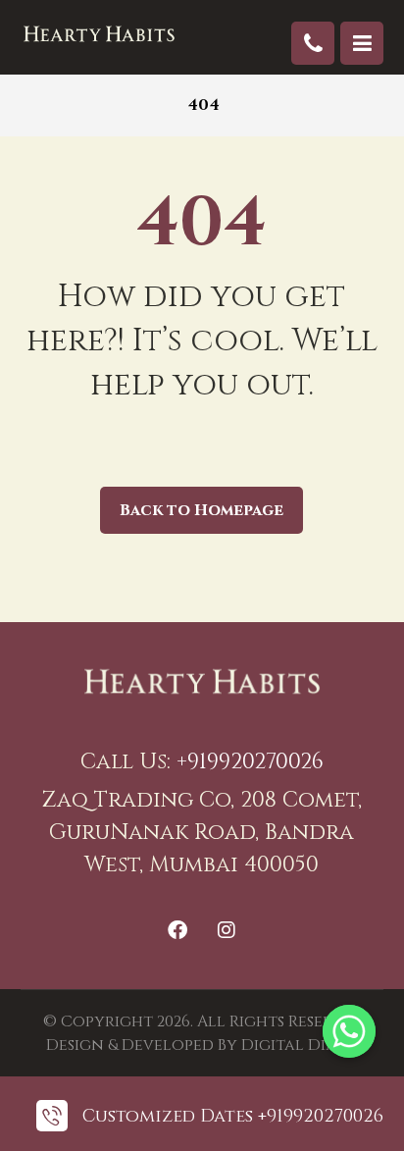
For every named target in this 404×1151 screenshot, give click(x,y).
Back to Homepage (201, 510)
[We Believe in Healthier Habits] (99, 34)
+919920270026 (250, 762)
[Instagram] (226, 930)
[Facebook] (177, 930)
